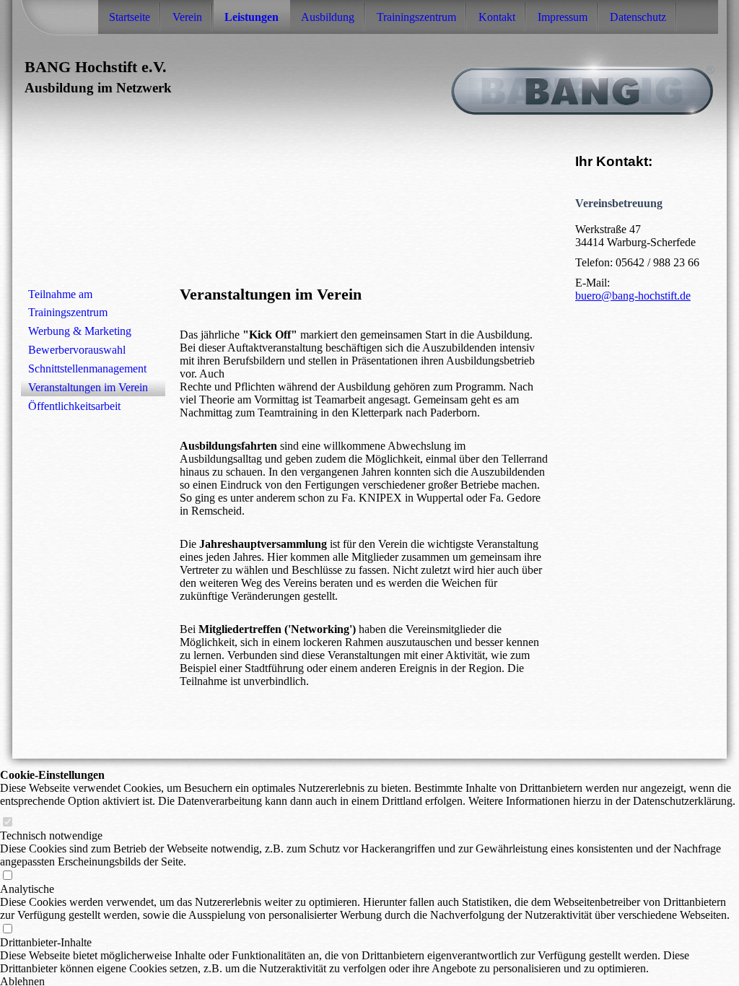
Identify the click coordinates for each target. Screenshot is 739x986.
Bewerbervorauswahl (77, 350)
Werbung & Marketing (79, 331)
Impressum (562, 17)
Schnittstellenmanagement (87, 368)
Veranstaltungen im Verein (88, 387)
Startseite (129, 17)
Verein (187, 17)
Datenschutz (638, 17)
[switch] (7, 822)
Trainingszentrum (416, 17)
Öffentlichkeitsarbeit (74, 406)
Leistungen (251, 17)
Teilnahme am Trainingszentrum (68, 303)
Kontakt (496, 17)
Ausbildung (327, 17)
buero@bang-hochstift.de (633, 295)
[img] (369, 80)
